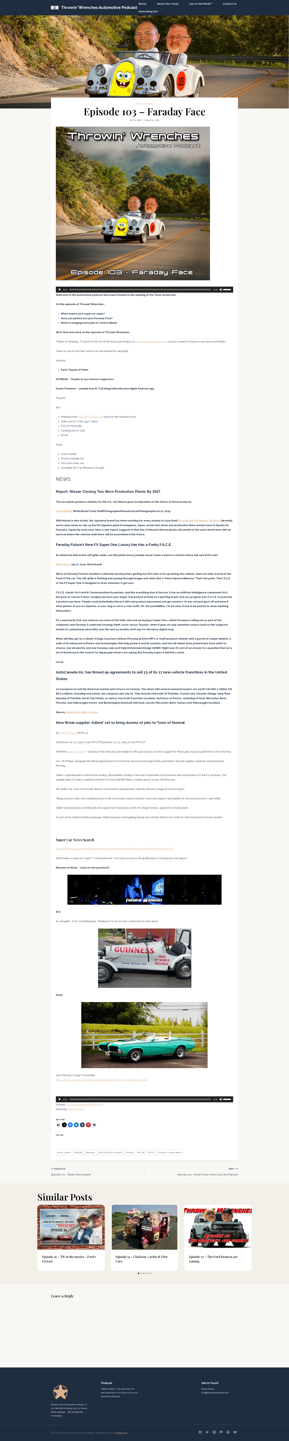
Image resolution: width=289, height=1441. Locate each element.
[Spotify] (228, 1432)
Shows (142, 3)
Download (97, 1104)
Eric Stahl (137, 120)
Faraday (90, 1152)
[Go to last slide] (42, 1238)
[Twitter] (207, 1432)
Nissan (130, 1152)
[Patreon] (221, 1432)
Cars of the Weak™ (200, 3)
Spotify (72, 1109)
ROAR (140, 1152)
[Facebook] (200, 1432)
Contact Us (229, 3)
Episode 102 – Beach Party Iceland (71, 1172)
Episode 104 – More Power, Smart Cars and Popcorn (207, 1172)
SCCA (151, 1152)
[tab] (138, 1273)
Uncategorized (144, 104)
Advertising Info (148, 11)
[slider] (227, 289)
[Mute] (220, 289)
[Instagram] (214, 1432)
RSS (81, 1109)
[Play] (59, 289)
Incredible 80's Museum (110, 1152)
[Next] (246, 1238)
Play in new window (77, 1104)
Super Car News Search (170, 1152)
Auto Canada (64, 1152)
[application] (144, 290)
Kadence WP (121, 1433)
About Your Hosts (168, 3)
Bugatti (78, 1152)
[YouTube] (235, 1432)
